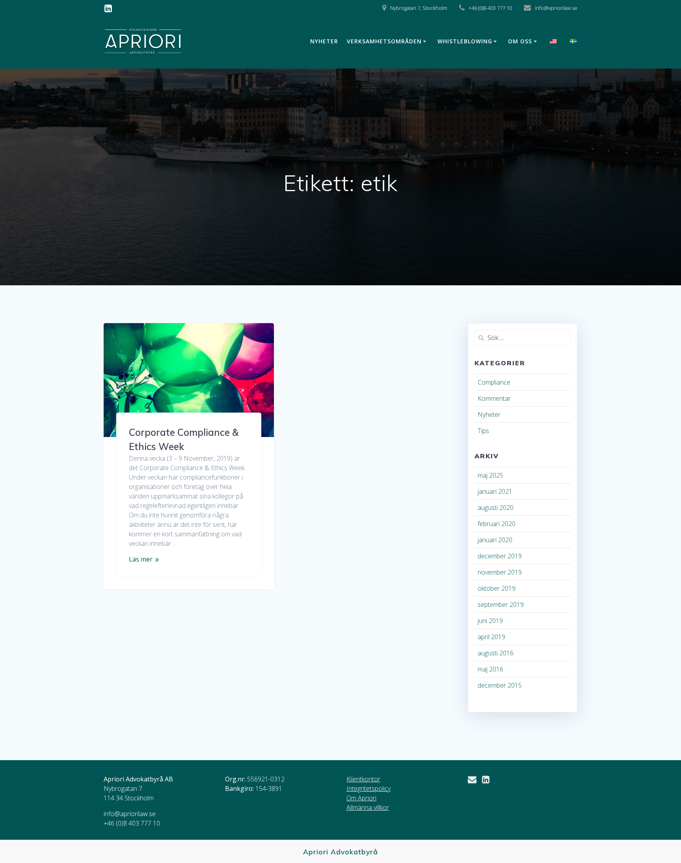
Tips (483, 430)
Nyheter (324, 41)
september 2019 (501, 604)
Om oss (520, 41)
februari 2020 (496, 523)
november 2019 (500, 572)
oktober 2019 (496, 588)
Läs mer (141, 559)
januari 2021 (495, 491)
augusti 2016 (496, 653)
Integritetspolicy (368, 788)
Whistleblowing (464, 41)
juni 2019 (490, 620)
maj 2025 (490, 475)
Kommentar (494, 398)
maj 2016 (490, 669)
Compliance (494, 382)
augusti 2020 (496, 507)
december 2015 (500, 685)
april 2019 (491, 636)
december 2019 (500, 556)
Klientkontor (363, 779)
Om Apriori (361, 798)
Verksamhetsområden (384, 41)
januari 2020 (495, 540)
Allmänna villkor (367, 807)
